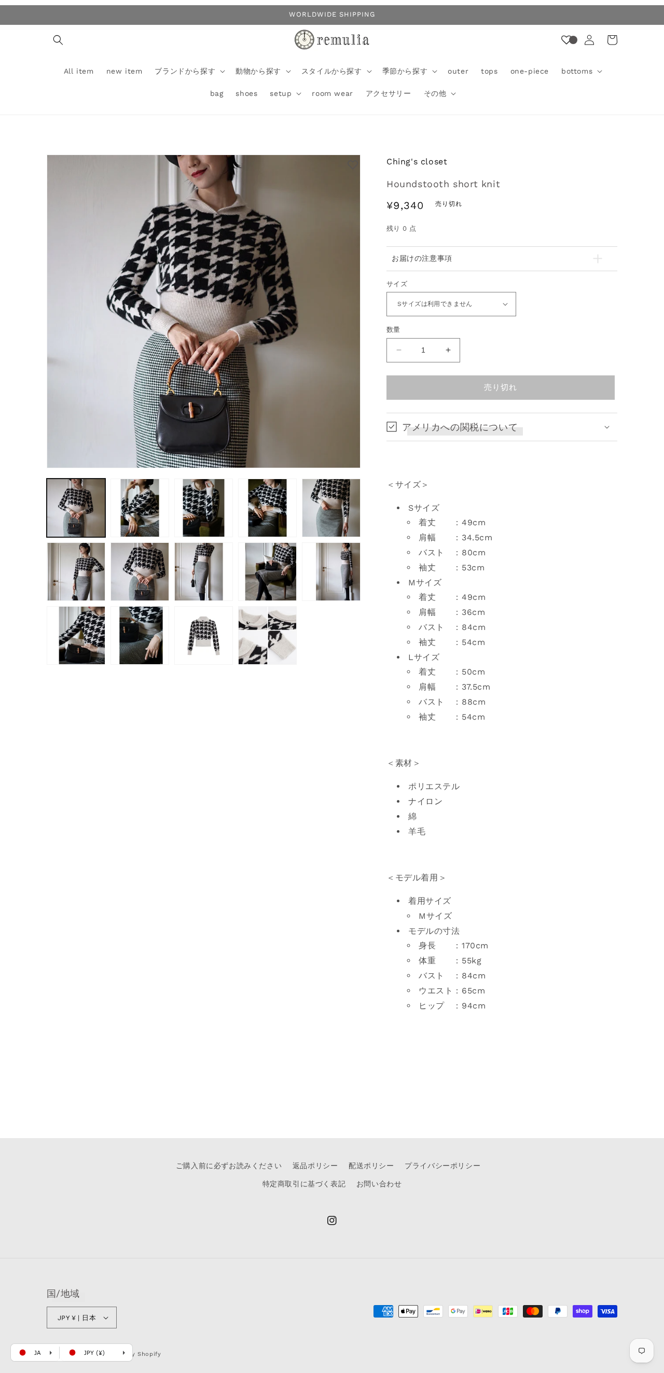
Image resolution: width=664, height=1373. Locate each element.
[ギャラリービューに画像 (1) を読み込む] (76, 508)
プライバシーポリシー (442, 1165)
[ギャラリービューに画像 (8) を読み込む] (203, 571)
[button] (58, 40)
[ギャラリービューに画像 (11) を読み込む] (76, 635)
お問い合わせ (379, 1184)
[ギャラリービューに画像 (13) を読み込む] (203, 635)
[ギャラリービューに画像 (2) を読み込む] (139, 508)
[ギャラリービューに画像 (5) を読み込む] (331, 508)
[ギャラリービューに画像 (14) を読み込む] (267, 635)
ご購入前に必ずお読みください (229, 1165)
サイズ (396, 283)
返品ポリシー (315, 1165)
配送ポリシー (371, 1165)
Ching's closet (416, 161)
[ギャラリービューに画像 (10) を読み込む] (331, 571)
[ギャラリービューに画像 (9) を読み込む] (267, 571)
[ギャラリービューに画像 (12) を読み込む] (139, 635)
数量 (393, 329)
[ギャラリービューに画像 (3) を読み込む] (203, 508)
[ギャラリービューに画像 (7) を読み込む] (139, 571)
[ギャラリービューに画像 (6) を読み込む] (76, 571)
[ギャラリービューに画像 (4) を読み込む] (267, 508)
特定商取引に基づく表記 (304, 1184)
